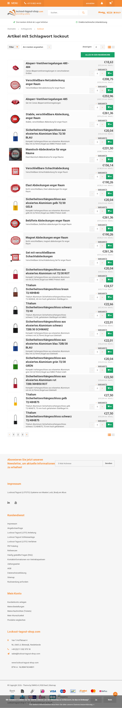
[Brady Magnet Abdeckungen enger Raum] (15, 240)
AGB (9, 568)
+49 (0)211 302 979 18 (21, 649)
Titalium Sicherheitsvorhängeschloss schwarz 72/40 (49, 307)
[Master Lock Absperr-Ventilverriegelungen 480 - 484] (15, 68)
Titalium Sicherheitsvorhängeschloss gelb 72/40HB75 (46, 398)
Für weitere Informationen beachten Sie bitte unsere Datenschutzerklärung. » (61, 705)
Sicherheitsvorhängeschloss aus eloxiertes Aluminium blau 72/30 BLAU (46, 133)
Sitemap (11, 577)
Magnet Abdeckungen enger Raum (47, 237)
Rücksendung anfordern (17, 582)
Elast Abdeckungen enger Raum (45, 185)
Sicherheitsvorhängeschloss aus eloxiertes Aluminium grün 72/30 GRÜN (46, 361)
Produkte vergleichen (16, 620)
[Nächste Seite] (26, 434)
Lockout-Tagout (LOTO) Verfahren (21, 541)
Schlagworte (26, 29)
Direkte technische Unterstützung (93, 22)
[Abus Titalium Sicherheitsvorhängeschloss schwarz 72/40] (15, 310)
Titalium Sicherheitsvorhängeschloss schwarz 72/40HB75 (49, 416)
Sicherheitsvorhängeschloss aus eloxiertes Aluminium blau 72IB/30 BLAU (47, 343)
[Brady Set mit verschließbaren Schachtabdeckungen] (15, 257)
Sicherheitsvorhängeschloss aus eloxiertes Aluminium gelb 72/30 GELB (46, 202)
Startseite (11, 29)
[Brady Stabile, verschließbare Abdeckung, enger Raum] (15, 119)
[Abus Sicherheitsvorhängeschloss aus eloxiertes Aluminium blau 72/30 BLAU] (15, 136)
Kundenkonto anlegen (16, 602)
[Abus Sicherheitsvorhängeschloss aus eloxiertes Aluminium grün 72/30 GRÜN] (15, 365)
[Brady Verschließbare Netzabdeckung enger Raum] (15, 85)
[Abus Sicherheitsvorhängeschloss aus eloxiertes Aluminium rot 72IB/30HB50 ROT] (15, 383)
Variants (102, 70)
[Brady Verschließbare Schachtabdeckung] (15, 171)
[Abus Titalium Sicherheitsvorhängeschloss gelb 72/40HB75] (15, 401)
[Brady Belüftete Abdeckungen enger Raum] (15, 223)
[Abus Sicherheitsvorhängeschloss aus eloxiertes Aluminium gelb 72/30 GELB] (15, 206)
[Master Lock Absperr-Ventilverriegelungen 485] (15, 102)
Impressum (12, 524)
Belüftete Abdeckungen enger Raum (48, 220)
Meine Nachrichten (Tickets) (19, 611)
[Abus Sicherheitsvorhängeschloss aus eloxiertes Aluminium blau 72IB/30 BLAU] (15, 346)
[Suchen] (83, 13)
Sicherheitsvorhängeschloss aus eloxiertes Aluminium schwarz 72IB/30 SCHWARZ (46, 325)
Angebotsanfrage (15, 528)
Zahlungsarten (13, 564)
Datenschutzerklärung (16, 573)
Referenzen (12, 550)
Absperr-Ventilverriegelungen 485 (46, 99)
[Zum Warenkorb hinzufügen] (109, 73)
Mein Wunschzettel (15, 615)
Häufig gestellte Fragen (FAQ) (20, 555)
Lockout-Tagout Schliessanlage (21, 537)
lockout (40, 29)
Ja (96, 700)
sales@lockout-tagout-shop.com (26, 654)
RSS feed (44, 685)
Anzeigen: (87, 47)
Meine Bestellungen (15, 606)
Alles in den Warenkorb (97, 55)
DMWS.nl (35, 685)
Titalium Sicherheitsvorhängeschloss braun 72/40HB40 (47, 289)
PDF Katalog (12, 546)
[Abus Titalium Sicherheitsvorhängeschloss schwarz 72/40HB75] (15, 419)
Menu (14, 3)
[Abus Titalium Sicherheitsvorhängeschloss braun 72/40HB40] (15, 292)
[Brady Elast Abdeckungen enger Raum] (15, 188)
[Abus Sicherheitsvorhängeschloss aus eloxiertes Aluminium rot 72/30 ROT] (15, 274)
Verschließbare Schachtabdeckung (47, 168)
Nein (110, 700)
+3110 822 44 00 (34, 3)
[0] (110, 3)
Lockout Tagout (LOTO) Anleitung (21, 533)
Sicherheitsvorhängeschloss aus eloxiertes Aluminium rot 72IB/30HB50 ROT (46, 380)
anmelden (90, 3)
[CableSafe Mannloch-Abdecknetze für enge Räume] (15, 154)
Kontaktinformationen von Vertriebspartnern (26, 559)
